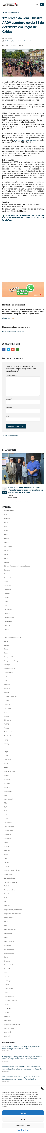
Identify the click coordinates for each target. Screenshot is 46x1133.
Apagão (6, 538)
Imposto (6, 775)
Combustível (8, 609)
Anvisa (6, 534)
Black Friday (8, 546)
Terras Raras (8, 989)
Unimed (6, 1012)
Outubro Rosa (8, 874)
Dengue (6, 649)
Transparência (9, 997)
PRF (5, 902)
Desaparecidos (9, 657)
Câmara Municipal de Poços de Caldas (17, 566)
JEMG (5, 811)
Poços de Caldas (29, 41)
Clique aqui (6, 318)
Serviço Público (9, 953)
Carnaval (7, 570)
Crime (6, 641)
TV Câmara (7, 1008)
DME (5, 680)
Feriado (6, 728)
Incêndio (7, 779)
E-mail (9, 407)
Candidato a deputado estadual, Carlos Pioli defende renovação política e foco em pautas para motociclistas (25, 490)
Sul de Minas (8, 969)
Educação (7, 688)
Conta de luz (8, 621)
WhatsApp (17, 349)
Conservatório (9, 617)
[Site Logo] (10, 4)
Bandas (6, 542)
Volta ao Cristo (9, 1028)
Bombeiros (7, 550)
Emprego (7, 700)
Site (7, 416)
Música (6, 846)
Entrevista (7, 708)
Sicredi (6, 957)
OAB (5, 858)
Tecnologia (7, 981)
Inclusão (7, 783)
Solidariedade (9, 965)
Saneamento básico (11, 929)
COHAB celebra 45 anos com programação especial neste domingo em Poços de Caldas (21, 1047)
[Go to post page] (23, 468)
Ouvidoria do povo (10, 878)
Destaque (8, 41)
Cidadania (7, 590)
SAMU (6, 925)
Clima (6, 602)
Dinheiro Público (9, 669)
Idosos (6, 763)
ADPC (6, 526)
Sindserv (7, 961)
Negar (23, 1119)
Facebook (3, 349)
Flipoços (6, 740)
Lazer (6, 819)
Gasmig (6, 744)
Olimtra (6, 862)
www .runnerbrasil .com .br (25, 140)
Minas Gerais (8, 831)
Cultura (6, 645)
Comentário (11, 375)
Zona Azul (7, 1032)
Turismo (6, 1004)
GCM (5, 748)
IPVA (5, 807)
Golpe (6, 752)
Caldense (7, 562)
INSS (5, 795)
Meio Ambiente (9, 827)
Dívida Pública (8, 673)
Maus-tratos (8, 823)
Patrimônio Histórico (11, 882)
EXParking (7, 720)
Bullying (6, 558)
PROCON (7, 906)
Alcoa (6, 530)
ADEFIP (6, 523)
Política (6, 898)
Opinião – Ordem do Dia (12, 870)
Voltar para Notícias (11, 12)
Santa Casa (8, 933)
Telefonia (7, 985)
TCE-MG (6, 977)
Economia (7, 684)
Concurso (7, 613)
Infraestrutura (9, 791)
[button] (43, 1088)
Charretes (7, 586)
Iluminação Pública (10, 771)
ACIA (5, 515)
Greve (6, 756)
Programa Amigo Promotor (13, 910)
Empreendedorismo (10, 696)
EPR (5, 712)
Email (13, 349)
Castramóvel (8, 574)
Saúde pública (9, 941)
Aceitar (23, 1113)
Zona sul (7, 1036)
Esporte (14, 41)
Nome (9, 399)
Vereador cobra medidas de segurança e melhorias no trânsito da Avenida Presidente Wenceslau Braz (21, 1078)
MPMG (6, 842)
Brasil (6, 554)
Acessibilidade (9, 511)
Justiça (6, 815)
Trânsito (6, 993)
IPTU (5, 803)
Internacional (8, 799)
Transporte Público (10, 1000)
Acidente (7, 519)
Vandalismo (8, 1020)
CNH (5, 606)
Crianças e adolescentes (12, 637)
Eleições (6, 692)
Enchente (7, 704)
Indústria (7, 787)
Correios (7, 625)
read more (12, 498)
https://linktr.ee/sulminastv (13, 331)
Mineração (7, 835)
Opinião (6, 866)
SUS (5, 973)
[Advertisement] (23, 254)
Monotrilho (7, 839)
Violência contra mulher (12, 1024)
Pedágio (6, 886)
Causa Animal (8, 578)
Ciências (7, 594)
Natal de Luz (8, 850)
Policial (6, 894)
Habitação (7, 760)
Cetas (6, 582)
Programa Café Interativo (12, 914)
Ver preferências (23, 1125)
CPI (5, 633)
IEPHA (6, 767)
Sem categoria (9, 949)
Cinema (6, 598)
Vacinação (7, 1016)
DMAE (6, 677)
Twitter (8, 349)
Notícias (20, 41)
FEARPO (6, 724)
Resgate (6, 921)
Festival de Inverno (10, 732)
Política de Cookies (22, 1130)
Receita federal (9, 917)
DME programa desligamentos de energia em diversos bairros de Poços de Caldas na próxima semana (22, 1057)
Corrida (6, 629)
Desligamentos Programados (14, 661)
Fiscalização (8, 736)
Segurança (7, 945)
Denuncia (7, 653)
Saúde (6, 937)
